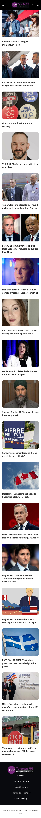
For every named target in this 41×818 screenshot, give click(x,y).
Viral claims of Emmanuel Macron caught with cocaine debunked (19, 84)
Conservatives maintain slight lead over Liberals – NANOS (19, 454)
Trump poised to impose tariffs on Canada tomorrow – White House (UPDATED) (19, 751)
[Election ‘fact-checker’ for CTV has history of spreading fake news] (20, 312)
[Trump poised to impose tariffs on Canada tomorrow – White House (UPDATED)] (20, 730)
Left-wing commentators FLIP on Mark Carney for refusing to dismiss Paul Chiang (20, 248)
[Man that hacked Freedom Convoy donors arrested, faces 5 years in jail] (20, 271)
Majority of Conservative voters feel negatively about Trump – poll (19, 621)
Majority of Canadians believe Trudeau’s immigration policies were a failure (17, 578)
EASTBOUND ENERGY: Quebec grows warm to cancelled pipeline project (19, 663)
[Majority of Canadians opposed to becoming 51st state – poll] (20, 475)
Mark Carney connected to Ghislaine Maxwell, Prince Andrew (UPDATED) (20, 536)
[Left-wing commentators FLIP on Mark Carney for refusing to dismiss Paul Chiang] (20, 227)
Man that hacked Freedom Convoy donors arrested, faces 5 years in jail (20, 291)
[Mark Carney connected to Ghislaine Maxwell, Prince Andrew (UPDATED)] (20, 516)
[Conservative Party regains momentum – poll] (20, 23)
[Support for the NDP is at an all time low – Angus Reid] (20, 394)
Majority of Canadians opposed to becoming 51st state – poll (19, 495)
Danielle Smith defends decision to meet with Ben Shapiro (20, 373)
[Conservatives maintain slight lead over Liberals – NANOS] (20, 435)
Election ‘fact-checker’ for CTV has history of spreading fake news (19, 332)
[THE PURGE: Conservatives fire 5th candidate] (20, 146)
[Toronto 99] (20, 5)
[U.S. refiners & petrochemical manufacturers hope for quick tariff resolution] (20, 686)
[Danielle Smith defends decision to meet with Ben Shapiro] (20, 353)
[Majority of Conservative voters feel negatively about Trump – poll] (20, 601)
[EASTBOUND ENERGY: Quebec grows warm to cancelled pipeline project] (20, 642)
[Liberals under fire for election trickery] (20, 105)
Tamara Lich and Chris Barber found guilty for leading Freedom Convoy (20, 206)
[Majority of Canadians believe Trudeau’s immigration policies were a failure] (20, 557)
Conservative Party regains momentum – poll (16, 43)
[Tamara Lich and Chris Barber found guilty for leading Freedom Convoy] (20, 187)
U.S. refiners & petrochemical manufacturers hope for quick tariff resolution (20, 707)
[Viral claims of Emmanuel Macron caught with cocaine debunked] (20, 64)
